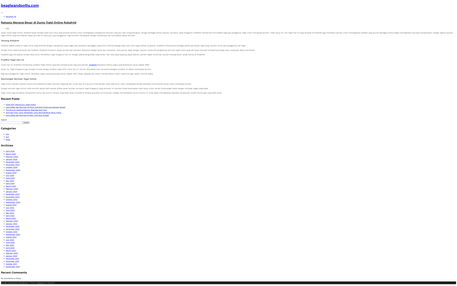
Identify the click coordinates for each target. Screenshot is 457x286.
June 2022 (10, 242)
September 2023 (13, 202)
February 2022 (12, 253)
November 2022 (13, 229)
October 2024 (11, 167)
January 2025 (11, 159)
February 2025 (12, 157)
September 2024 (13, 170)
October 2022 (11, 232)
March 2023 (11, 218)
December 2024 (13, 162)
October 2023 (11, 199)
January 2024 (11, 192)
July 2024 (10, 175)
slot (7, 137)
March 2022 (11, 251)
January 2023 (11, 224)
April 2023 (10, 216)
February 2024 (12, 189)
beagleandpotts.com (20, 5)
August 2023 (11, 205)
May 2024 (10, 181)
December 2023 (13, 194)
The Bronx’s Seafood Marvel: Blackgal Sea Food (26, 110)
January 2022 (11, 256)
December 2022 (13, 226)
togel (8, 140)
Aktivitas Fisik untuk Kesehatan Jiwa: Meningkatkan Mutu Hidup (33, 113)
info (7, 28)
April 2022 (10, 248)
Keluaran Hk (11, 16)
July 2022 (10, 240)
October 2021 (11, 264)
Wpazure (40, 283)
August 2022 (11, 237)
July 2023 (10, 208)
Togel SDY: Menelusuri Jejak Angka (21, 105)
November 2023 (13, 197)
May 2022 (10, 245)
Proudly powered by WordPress (14, 283)
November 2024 (13, 165)
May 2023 (10, 213)
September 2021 (13, 267)
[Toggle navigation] (2, 12)
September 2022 (13, 234)
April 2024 (10, 183)
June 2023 (10, 210)
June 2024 (10, 178)
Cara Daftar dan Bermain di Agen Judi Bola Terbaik (27, 115)
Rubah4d (93, 65)
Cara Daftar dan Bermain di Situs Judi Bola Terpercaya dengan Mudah (35, 107)
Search (4, 120)
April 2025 (10, 151)
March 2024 (11, 186)
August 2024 (11, 173)
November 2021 (12, 261)
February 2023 (12, 221)
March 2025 (11, 154)
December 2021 (12, 259)
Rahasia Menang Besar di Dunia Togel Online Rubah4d (38, 22)
